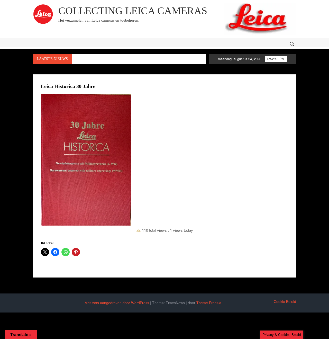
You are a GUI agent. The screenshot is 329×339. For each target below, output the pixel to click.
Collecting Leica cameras (132, 10)
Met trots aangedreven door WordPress (117, 302)
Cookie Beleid (285, 301)
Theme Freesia (208, 302)
